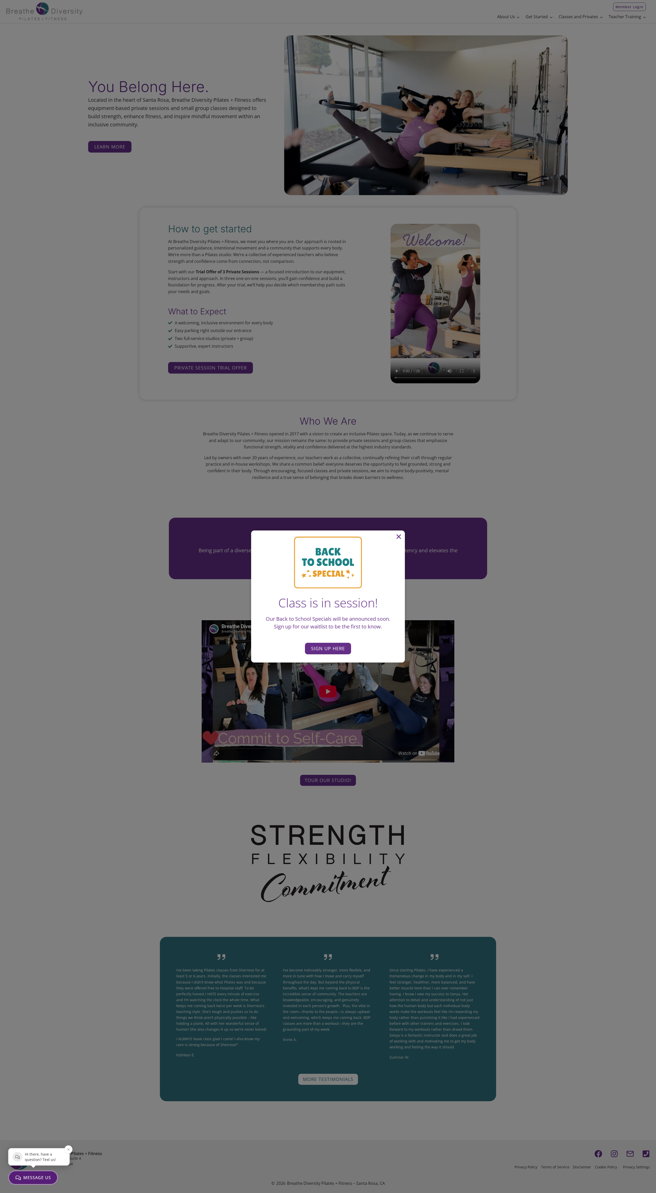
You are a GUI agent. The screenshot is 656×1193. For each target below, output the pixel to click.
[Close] (399, 537)
